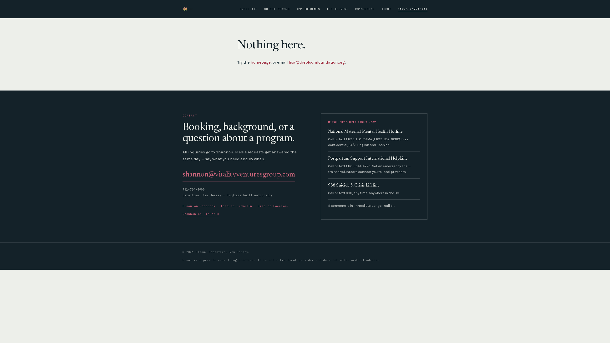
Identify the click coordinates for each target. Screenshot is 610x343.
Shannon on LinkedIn (201, 214)
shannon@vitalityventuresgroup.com (239, 174)
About (386, 9)
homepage (261, 62)
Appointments (308, 9)
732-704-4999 (194, 189)
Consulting (365, 9)
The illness (337, 9)
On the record (277, 9)
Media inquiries (412, 8)
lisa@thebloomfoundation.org (317, 62)
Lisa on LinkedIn (236, 206)
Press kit (248, 9)
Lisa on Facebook (273, 206)
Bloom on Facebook (199, 206)
